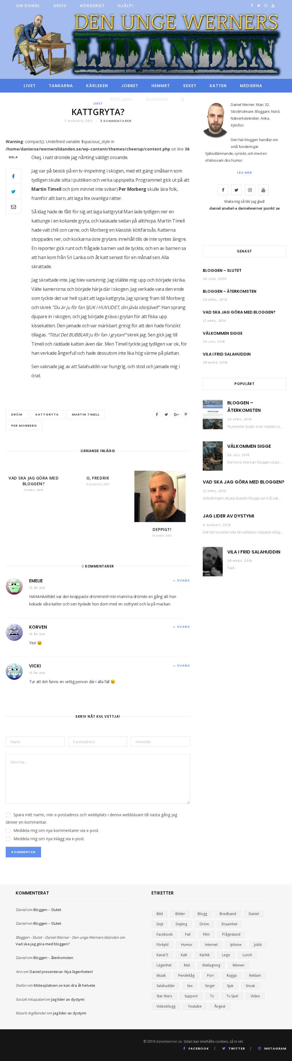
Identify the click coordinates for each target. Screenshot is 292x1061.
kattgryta (46, 414)
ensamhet (229, 924)
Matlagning (211, 965)
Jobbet (129, 86)
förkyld (163, 944)
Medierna (251, 86)
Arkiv (60, 6)
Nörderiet (92, 6)
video (255, 996)
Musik (161, 975)
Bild (160, 913)
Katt (184, 954)
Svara (183, 580)
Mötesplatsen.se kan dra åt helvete (64, 985)
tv (212, 996)
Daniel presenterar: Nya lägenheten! (61, 971)
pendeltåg (186, 975)
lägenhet (164, 965)
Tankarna (61, 86)
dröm (16, 414)
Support (191, 996)
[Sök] (181, 99)
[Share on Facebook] (13, 176)
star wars (164, 996)
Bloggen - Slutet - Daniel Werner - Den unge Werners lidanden (67, 937)
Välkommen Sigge (222, 333)
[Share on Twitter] (13, 191)
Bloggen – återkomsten (229, 291)
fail (187, 934)
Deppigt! (162, 529)
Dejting (181, 924)
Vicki (35, 666)
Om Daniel (28, 6)
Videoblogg (166, 1006)
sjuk (230, 985)
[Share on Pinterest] (185, 414)
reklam (255, 975)
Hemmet (160, 86)
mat (187, 965)
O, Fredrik (98, 478)
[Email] (13, 206)
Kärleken (97, 86)
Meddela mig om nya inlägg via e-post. (49, 838)
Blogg (202, 913)
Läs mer (244, 172)
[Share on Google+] (176, 414)
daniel (254, 913)
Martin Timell (86, 414)
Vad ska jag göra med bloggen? (33, 480)
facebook (165, 934)
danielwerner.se (169, 1041)
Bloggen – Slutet (222, 270)
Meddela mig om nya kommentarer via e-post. (56, 830)
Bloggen (157, 99)
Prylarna (121, 99)
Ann (19, 971)
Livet (30, 86)
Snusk (250, 985)
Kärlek (205, 954)
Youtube (195, 1006)
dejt (160, 924)
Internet (211, 944)
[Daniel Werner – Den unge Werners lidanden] (146, 45)
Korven (38, 627)
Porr (210, 975)
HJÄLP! (125, 6)
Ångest (219, 1006)
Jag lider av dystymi (228, 516)
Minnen (238, 965)
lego (226, 954)
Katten (218, 86)
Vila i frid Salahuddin (227, 354)
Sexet (189, 86)
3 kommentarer (115, 121)
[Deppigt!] (162, 496)
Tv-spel (232, 996)
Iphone (236, 944)
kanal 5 (162, 954)
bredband (228, 913)
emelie (36, 581)
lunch (247, 954)
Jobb (258, 944)
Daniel (21, 909)
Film (206, 934)
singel (209, 985)
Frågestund (231, 934)
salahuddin (166, 985)
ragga (232, 975)
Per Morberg (24, 425)
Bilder (180, 913)
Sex (189, 985)
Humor (186, 944)
